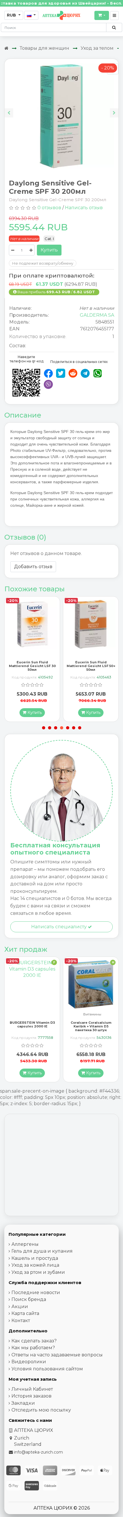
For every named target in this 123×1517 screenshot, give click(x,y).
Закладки (23, 1403)
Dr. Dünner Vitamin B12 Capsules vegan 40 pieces (91, 1024)
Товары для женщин (44, 48)
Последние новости (35, 1292)
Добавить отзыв (33, 566)
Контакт (20, 1320)
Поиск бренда (28, 1299)
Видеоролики (28, 1361)
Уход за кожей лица (35, 1265)
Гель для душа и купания (42, 1251)
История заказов (31, 1396)
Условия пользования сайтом (47, 1369)
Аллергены (25, 1244)
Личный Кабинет (32, 1389)
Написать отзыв (84, 207)
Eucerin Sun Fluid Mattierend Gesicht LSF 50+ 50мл (32, 666)
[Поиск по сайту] (114, 27)
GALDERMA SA (97, 315)
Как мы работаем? (33, 1347)
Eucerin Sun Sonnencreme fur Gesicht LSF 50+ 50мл (90, 664)
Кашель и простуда (34, 1258)
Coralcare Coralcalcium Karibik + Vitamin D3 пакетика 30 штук (32, 1026)
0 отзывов (49, 207)
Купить (49, 250)
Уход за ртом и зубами (38, 1272)
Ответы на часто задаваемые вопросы (57, 1355)
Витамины (34, 1014)
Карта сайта (25, 1313)
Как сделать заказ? (34, 1341)
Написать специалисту (59, 926)
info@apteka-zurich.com (38, 1452)
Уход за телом (97, 48)
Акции (19, 1306)
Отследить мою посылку (41, 1410)
